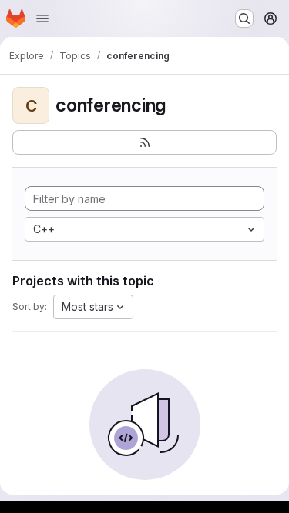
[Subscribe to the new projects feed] (144, 142)
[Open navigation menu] (42, 18)
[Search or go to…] (244, 18)
